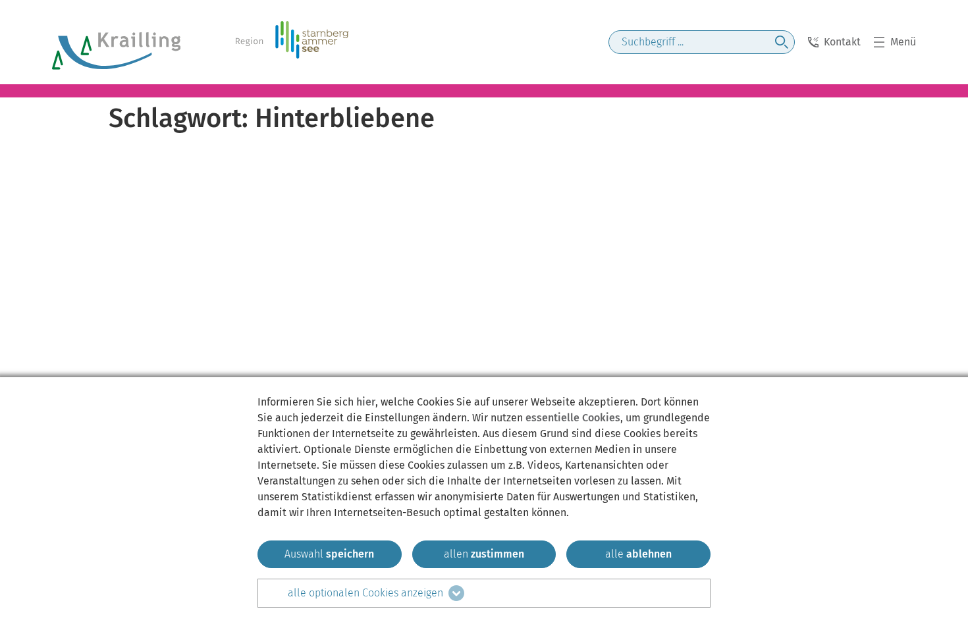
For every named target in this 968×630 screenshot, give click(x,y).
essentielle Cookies (572, 417)
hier (365, 402)
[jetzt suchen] (781, 42)
